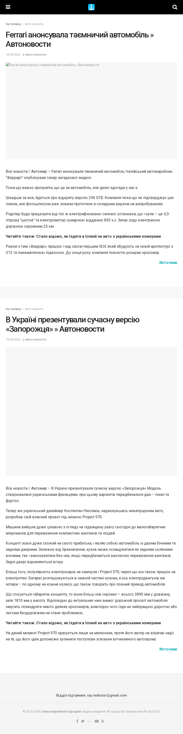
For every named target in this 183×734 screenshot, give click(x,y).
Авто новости (34, 24)
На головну (13, 24)
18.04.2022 (13, 54)
